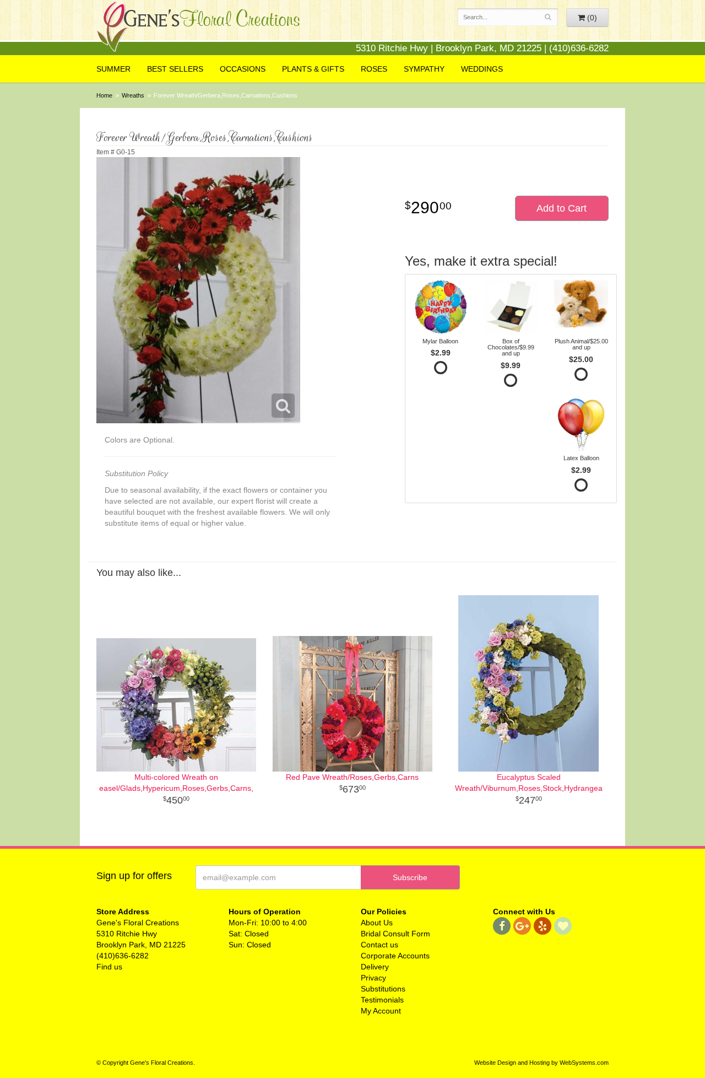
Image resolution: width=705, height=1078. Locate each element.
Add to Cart (561, 208)
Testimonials (382, 999)
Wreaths (133, 95)
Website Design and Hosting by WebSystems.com (541, 1062)
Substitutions (383, 988)
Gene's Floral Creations (198, 28)
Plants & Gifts (313, 68)
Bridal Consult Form (395, 933)
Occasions (242, 68)
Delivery (375, 966)
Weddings (482, 68)
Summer (113, 68)
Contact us (379, 944)
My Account (381, 1010)
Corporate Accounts (395, 955)
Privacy (373, 977)
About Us (377, 922)
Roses (374, 68)
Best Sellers (175, 68)
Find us (109, 966)
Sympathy (424, 68)
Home (104, 95)
